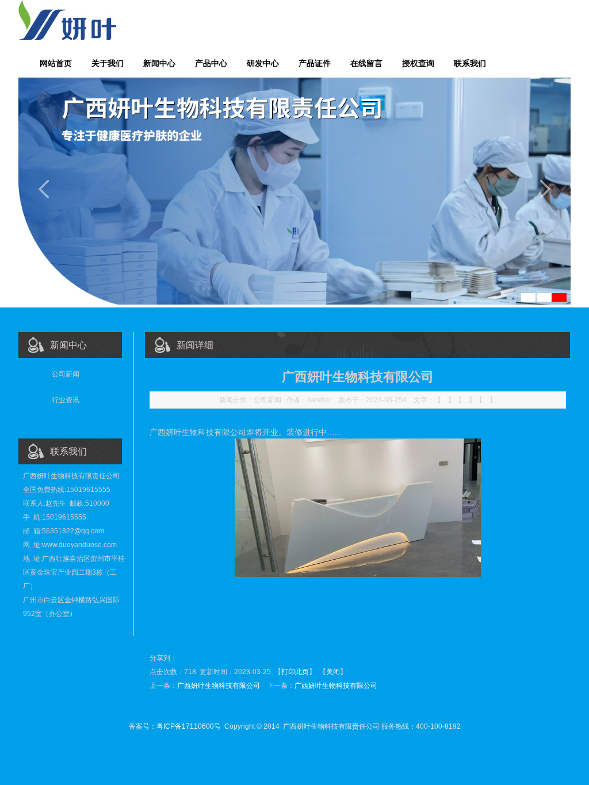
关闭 (333, 672)
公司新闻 (65, 374)
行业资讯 (65, 400)
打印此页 (295, 672)
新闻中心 (159, 63)
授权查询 (418, 63)
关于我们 (107, 63)
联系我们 (470, 63)
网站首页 (56, 63)
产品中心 (211, 63)
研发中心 (263, 63)
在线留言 (366, 63)
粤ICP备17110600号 (188, 726)
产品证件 (315, 63)
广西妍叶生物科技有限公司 (218, 686)
